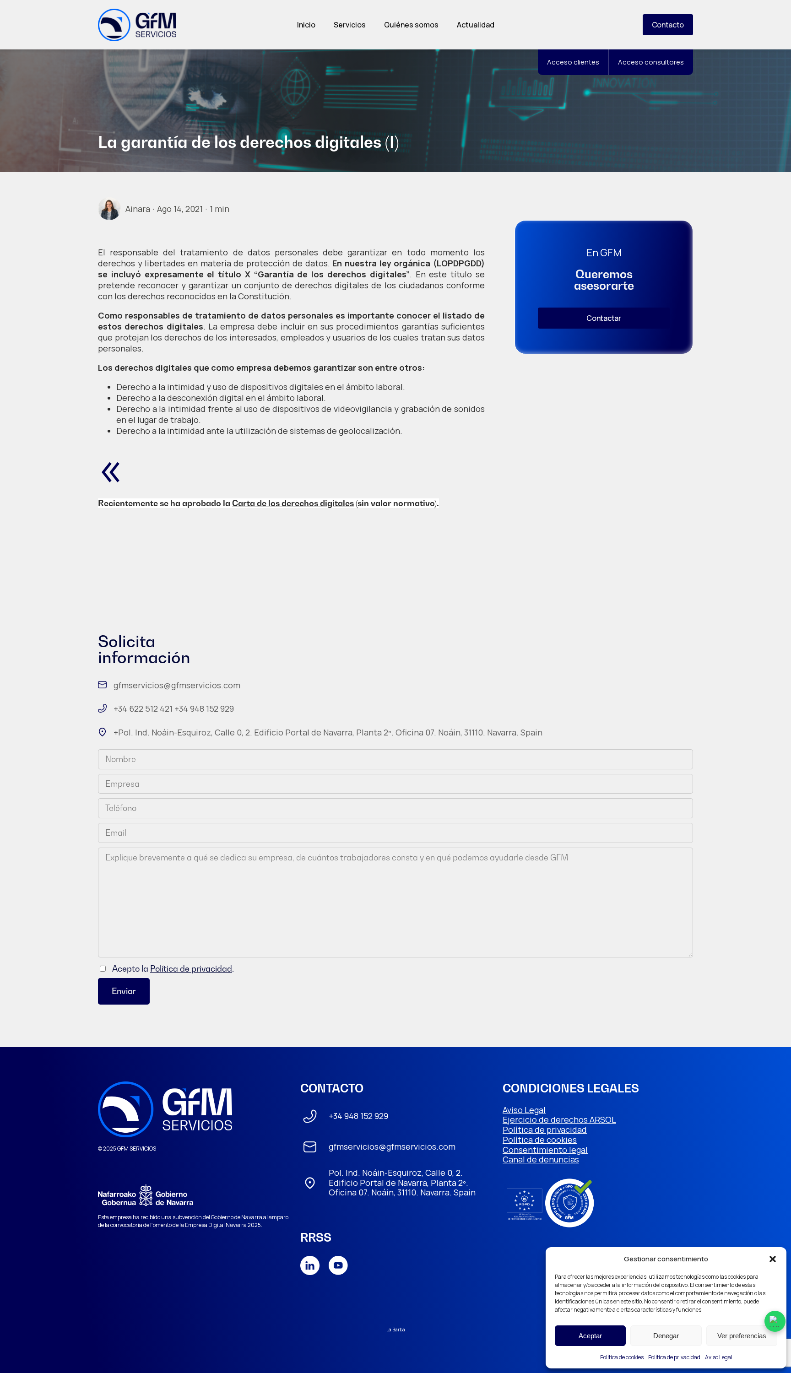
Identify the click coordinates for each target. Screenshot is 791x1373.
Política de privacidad (674, 1357)
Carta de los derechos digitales (293, 503)
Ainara (137, 208)
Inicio (306, 25)
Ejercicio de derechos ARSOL (559, 1119)
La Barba (395, 1329)
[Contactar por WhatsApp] (775, 1321)
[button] (772, 1259)
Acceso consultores (651, 62)
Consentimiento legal (545, 1149)
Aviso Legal (718, 1357)
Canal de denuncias (541, 1159)
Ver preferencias (741, 1336)
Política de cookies (622, 1357)
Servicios (350, 25)
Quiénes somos (411, 25)
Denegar (666, 1336)
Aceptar (590, 1336)
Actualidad (475, 25)
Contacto (668, 25)
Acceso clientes (573, 62)
